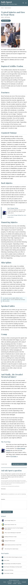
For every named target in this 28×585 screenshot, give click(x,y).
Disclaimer (9, 582)
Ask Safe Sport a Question (18, 464)
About (4, 582)
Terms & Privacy (16, 582)
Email (13, 494)
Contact (14, 583)
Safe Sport (6, 2)
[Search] (23, 3)
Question (3, 499)
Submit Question (7, 512)
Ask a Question (5, 20)
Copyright (24, 582)
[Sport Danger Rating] (3, 451)
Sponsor (19, 583)
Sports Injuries (8, 7)
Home (2, 7)
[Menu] (26, 3)
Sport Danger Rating (12, 208)
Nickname (3, 488)
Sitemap (9, 583)
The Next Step (5, 442)
